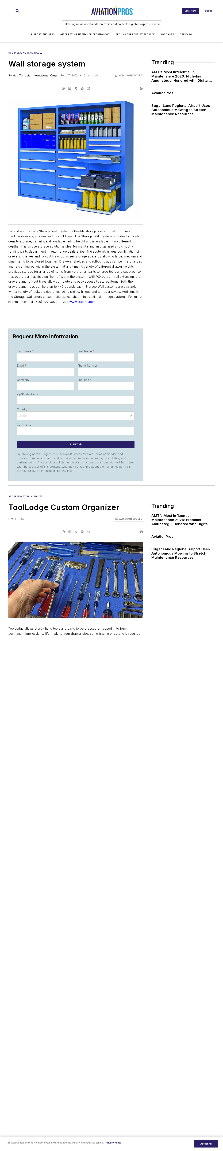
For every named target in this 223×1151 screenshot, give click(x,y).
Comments (24, 424)
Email (21, 365)
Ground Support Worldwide (135, 34)
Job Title (85, 380)
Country (23, 409)
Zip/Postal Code (27, 394)
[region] (111, 1144)
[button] (11, 11)
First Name (25, 351)
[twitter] (76, 88)
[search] (17, 11)
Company (23, 380)
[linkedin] (69, 88)
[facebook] (63, 88)
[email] (88, 88)
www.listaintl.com (82, 302)
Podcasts (167, 34)
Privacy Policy (113, 1142)
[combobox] (75, 415)
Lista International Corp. (41, 75)
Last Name (86, 351)
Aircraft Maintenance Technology (85, 34)
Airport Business (43, 34)
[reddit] (82, 88)
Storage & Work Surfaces (25, 52)
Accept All (206, 1143)
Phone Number (87, 365)
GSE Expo (186, 34)
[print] (141, 88)
